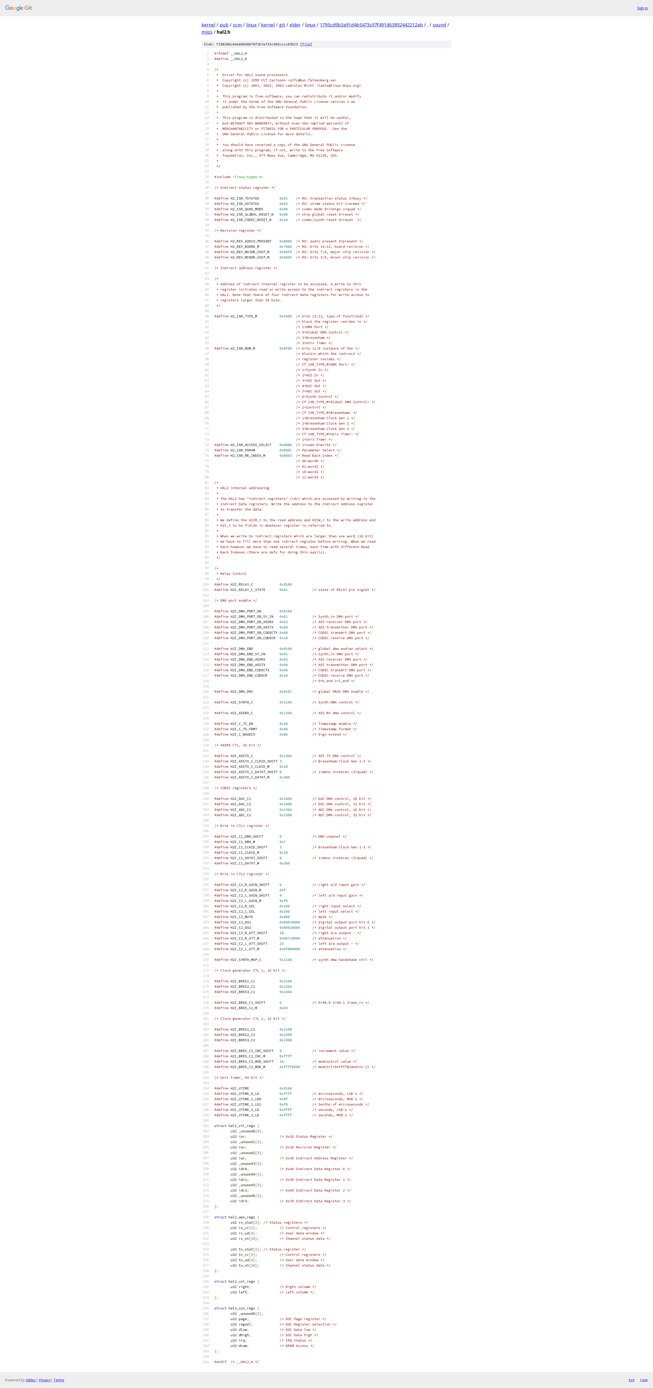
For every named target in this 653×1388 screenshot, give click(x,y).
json (644, 1380)
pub (224, 25)
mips (207, 32)
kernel (208, 25)
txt (632, 1380)
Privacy (45, 1380)
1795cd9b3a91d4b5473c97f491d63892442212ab (371, 25)
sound (439, 25)
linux (251, 25)
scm (237, 25)
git (282, 25)
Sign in (642, 8)
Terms (59, 1380)
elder (295, 25)
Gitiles (31, 1380)
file (306, 44)
